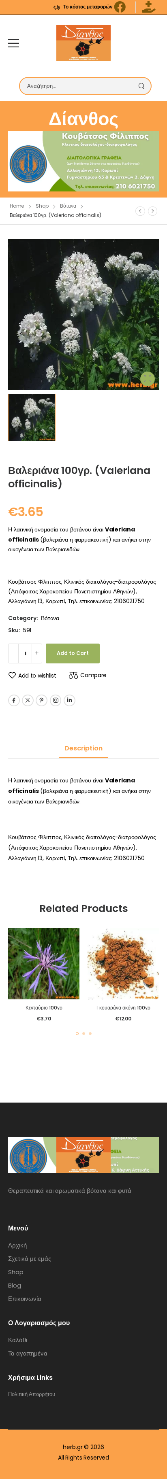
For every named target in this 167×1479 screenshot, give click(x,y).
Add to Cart (73, 653)
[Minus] (13, 653)
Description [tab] (83, 748)
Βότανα (68, 205)
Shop (42, 205)
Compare (93, 675)
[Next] (152, 211)
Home (17, 205)
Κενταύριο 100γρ (44, 1007)
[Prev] (140, 211)
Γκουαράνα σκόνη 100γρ (123, 1007)
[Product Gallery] (147, 379)
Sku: (14, 630)
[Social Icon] (14, 700)
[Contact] (153, 43)
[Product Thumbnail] (83, 314)
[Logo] (83, 43)
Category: (23, 618)
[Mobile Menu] (13, 43)
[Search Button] (143, 86)
